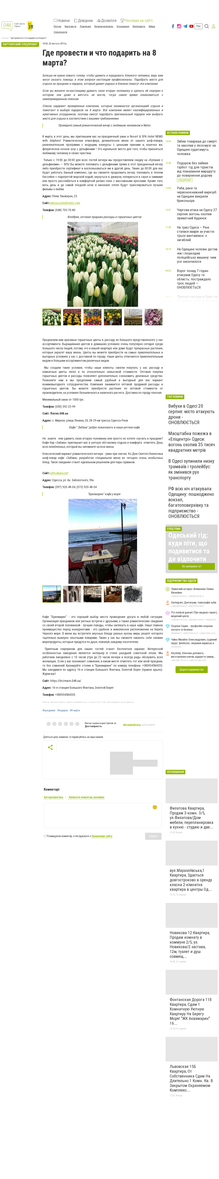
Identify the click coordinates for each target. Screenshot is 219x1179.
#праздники (48, 710)
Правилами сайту (102, 836)
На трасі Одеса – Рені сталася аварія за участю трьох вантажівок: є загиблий (195, 233)
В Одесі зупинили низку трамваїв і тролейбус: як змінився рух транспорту (191, 469)
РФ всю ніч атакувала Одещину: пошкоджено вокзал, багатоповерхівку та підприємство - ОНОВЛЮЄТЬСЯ (191, 502)
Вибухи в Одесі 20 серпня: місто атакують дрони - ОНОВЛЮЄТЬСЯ (191, 414)
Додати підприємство (192, 669)
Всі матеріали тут (191, 566)
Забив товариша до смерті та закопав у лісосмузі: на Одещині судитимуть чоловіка (197, 147)
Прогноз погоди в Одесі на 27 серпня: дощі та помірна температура (197, 301)
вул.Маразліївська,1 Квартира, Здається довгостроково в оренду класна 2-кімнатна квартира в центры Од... (191, 880)
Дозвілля (109, 20)
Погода (57, 26)
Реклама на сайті (139, 20)
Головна (5, 38)
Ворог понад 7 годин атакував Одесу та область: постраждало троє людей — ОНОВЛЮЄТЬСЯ (194, 279)
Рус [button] (198, 26)
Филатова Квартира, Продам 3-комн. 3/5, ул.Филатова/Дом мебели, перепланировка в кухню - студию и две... (191, 818)
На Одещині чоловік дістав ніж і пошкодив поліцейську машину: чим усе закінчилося (197, 255)
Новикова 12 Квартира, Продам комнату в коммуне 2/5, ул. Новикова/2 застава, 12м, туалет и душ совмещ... (190, 944)
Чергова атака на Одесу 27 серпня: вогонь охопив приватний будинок (197, 214)
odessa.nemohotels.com (65, 203)
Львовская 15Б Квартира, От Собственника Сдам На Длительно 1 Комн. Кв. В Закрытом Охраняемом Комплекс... (191, 1078)
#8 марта (75, 710)
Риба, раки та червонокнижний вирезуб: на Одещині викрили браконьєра (197, 194)
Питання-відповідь (103, 26)
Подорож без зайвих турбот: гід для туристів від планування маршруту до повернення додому (196, 169)
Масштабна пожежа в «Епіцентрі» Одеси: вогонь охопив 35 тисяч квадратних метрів (191, 442)
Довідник (85, 20)
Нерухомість (139, 26)
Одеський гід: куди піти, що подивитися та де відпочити (188, 547)
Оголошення (123, 26)
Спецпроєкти (60, 32)
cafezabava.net (59, 473)
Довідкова (85, 26)
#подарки (62, 710)
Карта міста (70, 26)
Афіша (152, 26)
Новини (63, 20)
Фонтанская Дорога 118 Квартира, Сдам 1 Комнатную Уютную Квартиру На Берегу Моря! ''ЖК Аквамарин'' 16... (191, 1011)
